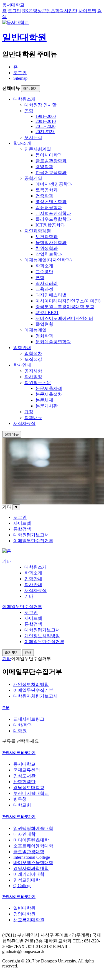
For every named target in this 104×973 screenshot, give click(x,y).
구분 (5, 708)
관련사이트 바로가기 (18, 753)
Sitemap (20, 78)
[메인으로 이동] (6, 551)
